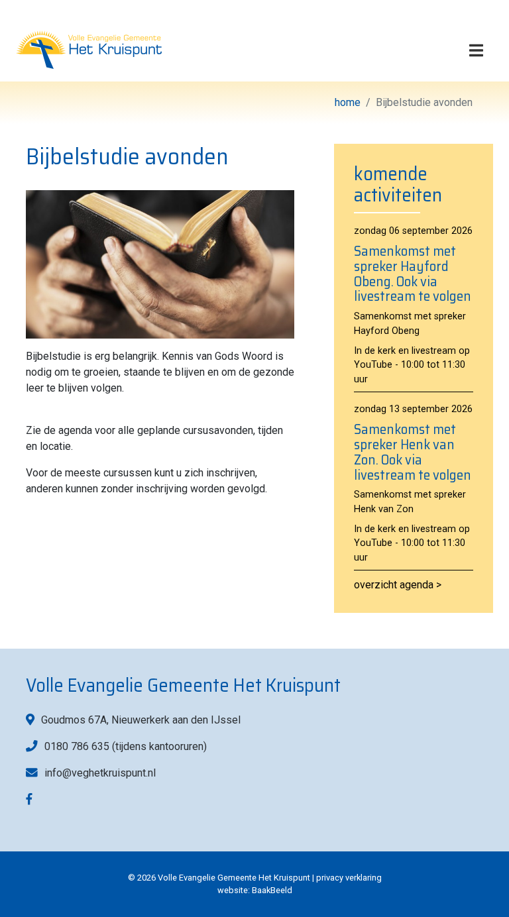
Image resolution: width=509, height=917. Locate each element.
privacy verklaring (349, 878)
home (348, 102)
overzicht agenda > (397, 584)
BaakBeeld (272, 890)
